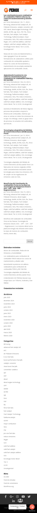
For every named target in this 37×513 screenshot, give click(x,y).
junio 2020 (7, 326)
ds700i (11, 32)
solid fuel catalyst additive (18, 44)
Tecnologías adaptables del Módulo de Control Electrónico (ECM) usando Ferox (18, 131)
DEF (5, 29)
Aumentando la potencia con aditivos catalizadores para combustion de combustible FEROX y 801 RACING (18, 77)
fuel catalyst (14, 34)
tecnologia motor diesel (12, 47)
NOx (13, 39)
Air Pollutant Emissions (11, 354)
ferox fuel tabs (8, 408)
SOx (29, 44)
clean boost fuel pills (10, 366)
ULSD (27, 47)
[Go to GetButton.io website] (32, 511)
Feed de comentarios (11, 483)
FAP (22, 32)
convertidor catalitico (11, 370)
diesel (9, 29)
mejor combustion (10, 424)
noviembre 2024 (9, 304)
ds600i (6, 32)
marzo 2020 (8, 332)
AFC (5, 350)
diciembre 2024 (9, 301)
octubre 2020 (8, 323)
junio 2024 (7, 307)
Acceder (6, 477)
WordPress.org (9, 486)
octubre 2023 (8, 310)
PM (17, 39)
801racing (7, 25)
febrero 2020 (8, 336)
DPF (30, 29)
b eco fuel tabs (9, 357)
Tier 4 (22, 47)
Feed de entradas (9, 480)
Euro (18, 32)
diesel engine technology (20, 29)
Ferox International (12, 22)
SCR (10, 42)
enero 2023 (7, 316)
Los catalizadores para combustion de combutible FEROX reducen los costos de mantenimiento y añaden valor (18, 17)
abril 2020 (7, 329)
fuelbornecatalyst (18, 37)
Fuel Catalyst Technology (12, 414)
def (32, 27)
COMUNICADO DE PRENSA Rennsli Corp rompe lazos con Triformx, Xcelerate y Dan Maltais (18, 280)
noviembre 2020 (9, 320)
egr (15, 32)
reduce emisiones (25, 39)
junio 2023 (7, 313)
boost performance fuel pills (13, 360)
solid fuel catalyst (27, 99)
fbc (25, 32)
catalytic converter (24, 27)
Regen (6, 42)
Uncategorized (8, 49)
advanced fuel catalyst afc (19, 25)
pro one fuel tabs (9, 433)
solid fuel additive (18, 42)
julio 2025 (7, 297)
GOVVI (6, 421)
